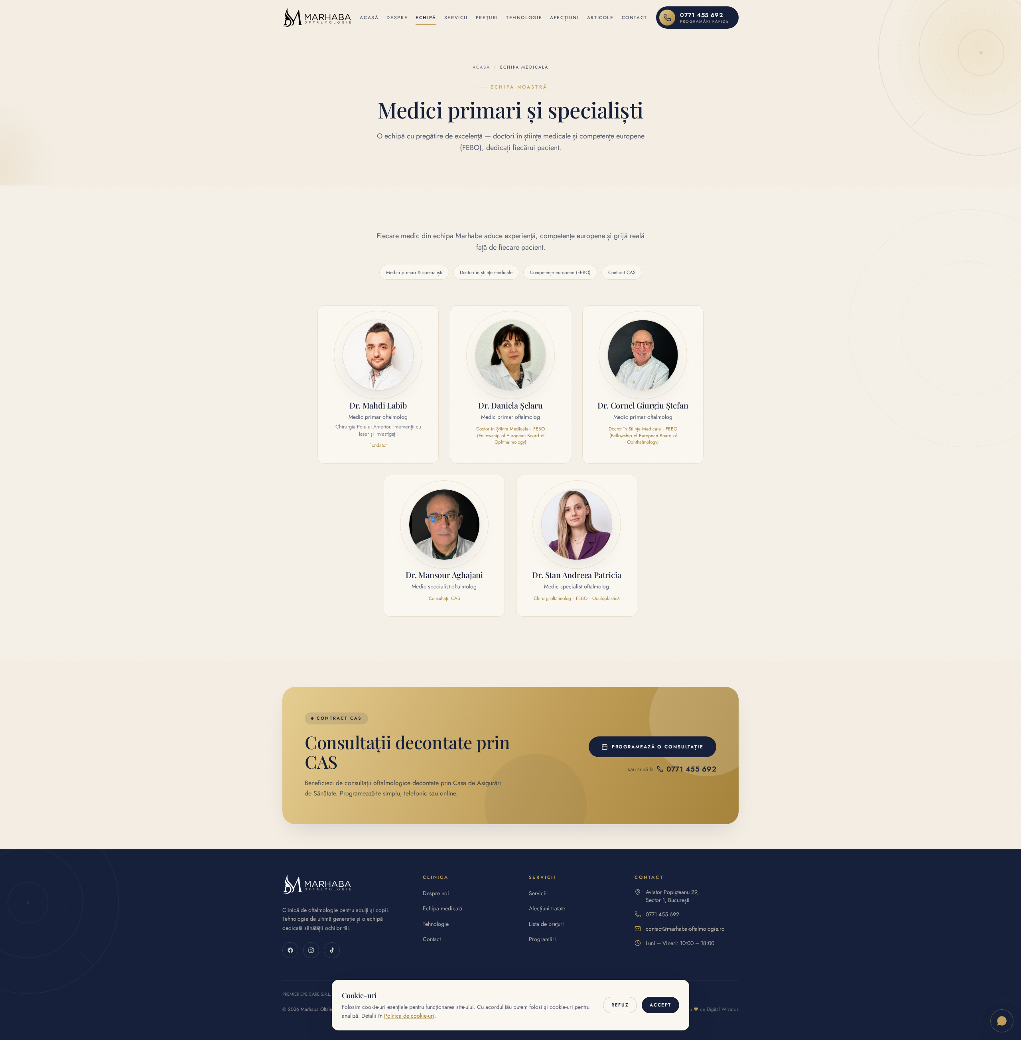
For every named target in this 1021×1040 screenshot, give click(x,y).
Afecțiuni (564, 17)
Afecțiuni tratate (547, 908)
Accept (660, 1005)
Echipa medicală (442, 908)
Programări (542, 939)
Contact (634, 17)
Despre (397, 17)
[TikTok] (332, 950)
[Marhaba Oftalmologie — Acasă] (316, 17)
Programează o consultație (658, 746)
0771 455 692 (662, 914)
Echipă (426, 17)
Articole (600, 17)
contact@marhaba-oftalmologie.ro (685, 929)
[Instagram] (311, 950)
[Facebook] (290, 950)
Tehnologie (524, 17)
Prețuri (487, 17)
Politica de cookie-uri (409, 1016)
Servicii (456, 17)
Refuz (620, 1005)
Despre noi (436, 893)
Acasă (369, 17)
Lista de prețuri (546, 924)
